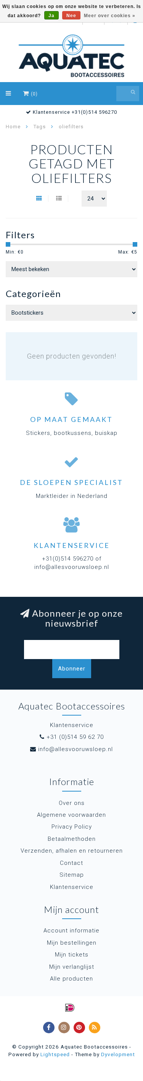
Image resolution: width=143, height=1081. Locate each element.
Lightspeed (55, 1054)
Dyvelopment (118, 1054)
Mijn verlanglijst (71, 966)
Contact (71, 863)
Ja (51, 15)
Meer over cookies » (109, 15)
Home (13, 126)
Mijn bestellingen (71, 942)
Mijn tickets (71, 954)
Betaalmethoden (72, 838)
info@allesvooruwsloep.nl (75, 749)
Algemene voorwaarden (71, 814)
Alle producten (71, 978)
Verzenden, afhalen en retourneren (72, 850)
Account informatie (71, 930)
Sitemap (71, 874)
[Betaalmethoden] (69, 1007)
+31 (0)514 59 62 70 (75, 737)
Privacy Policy (71, 826)
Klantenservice (71, 887)
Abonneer (71, 668)
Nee (71, 15)
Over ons (72, 803)
